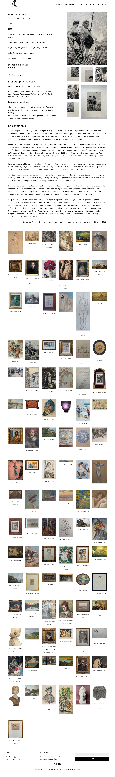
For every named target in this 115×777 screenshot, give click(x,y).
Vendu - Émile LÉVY (49, 584)
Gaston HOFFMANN (66, 358)
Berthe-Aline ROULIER (15, 311)
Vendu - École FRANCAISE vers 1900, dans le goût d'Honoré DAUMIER (49, 649)
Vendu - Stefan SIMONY (15, 560)
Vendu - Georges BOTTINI (99, 593)
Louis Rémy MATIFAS (49, 439)
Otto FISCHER (32, 472)
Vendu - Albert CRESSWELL (49, 503)
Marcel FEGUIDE (83, 244)
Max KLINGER (32, 362)
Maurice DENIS (83, 449)
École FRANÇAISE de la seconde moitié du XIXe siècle (32, 453)
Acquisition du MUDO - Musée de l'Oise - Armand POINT (65, 285)
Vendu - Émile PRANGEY (32, 569)
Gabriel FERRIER (99, 444)
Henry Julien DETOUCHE (66, 390)
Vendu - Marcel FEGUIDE (82, 511)
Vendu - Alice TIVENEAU (49, 564)
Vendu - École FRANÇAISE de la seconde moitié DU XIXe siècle (32, 281)
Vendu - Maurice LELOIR (66, 464)
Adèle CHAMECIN (32, 306)
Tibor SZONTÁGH (32, 698)
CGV (78, 769)
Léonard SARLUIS (66, 253)
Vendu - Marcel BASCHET (82, 676)
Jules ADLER (15, 361)
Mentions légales (69, 769)
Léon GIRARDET (83, 423)
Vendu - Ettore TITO (83, 529)
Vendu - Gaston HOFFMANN (15, 537)
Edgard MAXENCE (49, 280)
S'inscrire (92, 758)
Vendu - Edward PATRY (99, 542)
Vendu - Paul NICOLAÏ (15, 446)
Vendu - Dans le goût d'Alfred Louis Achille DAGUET (99, 706)
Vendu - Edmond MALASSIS (49, 667)
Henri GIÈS (66, 449)
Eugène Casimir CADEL (32, 390)
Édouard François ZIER (15, 379)
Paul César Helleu (15, 256)
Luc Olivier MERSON (49, 481)
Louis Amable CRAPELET (15, 411)
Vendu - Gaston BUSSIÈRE (83, 565)
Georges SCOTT (66, 314)
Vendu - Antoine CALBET (82, 481)
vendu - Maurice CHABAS (66, 668)
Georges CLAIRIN (49, 391)
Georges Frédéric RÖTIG (49, 352)
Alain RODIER (15, 482)
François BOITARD (32, 243)
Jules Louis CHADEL (49, 419)
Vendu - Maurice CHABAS (65, 716)
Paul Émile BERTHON (99, 303)
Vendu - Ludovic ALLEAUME (100, 485)
